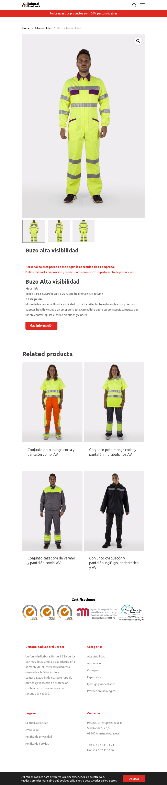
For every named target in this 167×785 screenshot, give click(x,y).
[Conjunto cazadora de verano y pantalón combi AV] (52, 511)
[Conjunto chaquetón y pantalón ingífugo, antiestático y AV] (114, 511)
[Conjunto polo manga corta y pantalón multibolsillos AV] (114, 402)
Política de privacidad (38, 736)
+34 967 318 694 (103, 744)
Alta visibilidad (43, 28)
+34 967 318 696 (103, 750)
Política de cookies (37, 743)
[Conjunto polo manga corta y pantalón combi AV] (52, 402)
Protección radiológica (101, 691)
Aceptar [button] (134, 778)
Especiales (94, 677)
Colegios (92, 670)
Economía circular (36, 722)
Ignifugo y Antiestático (101, 684)
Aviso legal (32, 729)
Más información (41, 325)
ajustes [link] (113, 780)
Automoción (94, 663)
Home (26, 28)
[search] (134, 4)
